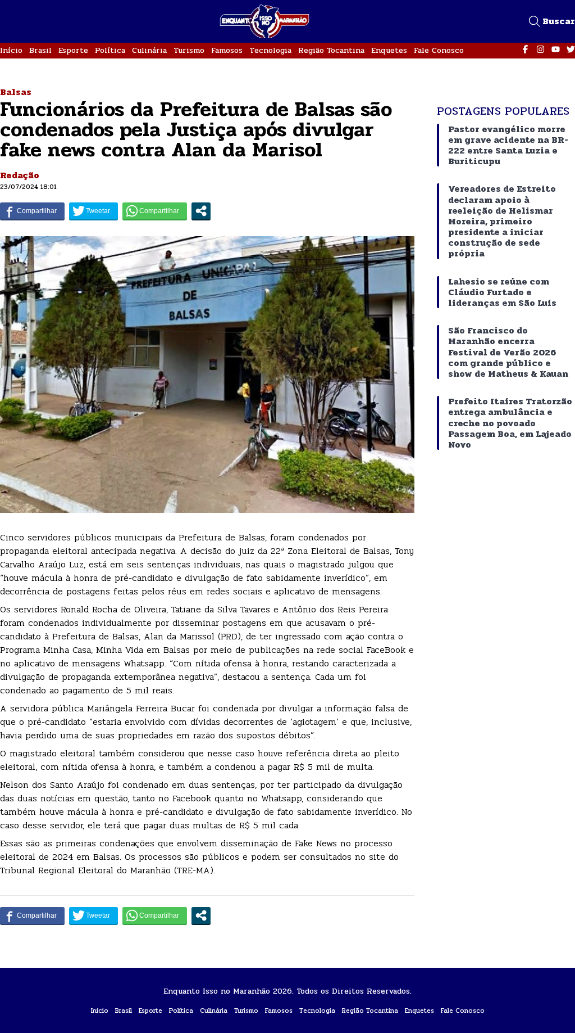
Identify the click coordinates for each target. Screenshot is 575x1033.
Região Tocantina (331, 50)
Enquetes (389, 50)
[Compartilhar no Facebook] (32, 210)
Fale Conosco (439, 50)
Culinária (149, 50)
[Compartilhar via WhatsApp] (154, 210)
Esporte (73, 50)
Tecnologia (270, 50)
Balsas (15, 92)
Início (11, 50)
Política (110, 50)
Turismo (189, 50)
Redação (19, 175)
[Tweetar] (93, 210)
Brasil (40, 50)
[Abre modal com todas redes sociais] (201, 210)
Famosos (227, 50)
